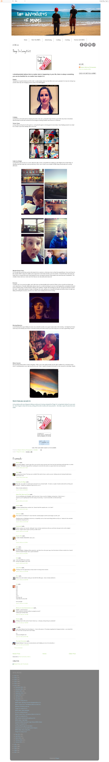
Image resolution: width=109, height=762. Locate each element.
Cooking (58, 40)
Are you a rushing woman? (21, 712)
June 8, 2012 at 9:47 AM (22, 509)
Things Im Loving (20, 451)
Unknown (18, 513)
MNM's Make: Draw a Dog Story (22, 729)
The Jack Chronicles (21, 641)
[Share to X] (30, 452)
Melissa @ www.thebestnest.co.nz (25, 607)
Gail (17, 558)
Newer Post (16, 653)
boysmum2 (19, 526)
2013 (15, 683)
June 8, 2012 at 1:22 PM (22, 542)
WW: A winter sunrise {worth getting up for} (25, 718)
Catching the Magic (21, 481)
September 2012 (19, 693)
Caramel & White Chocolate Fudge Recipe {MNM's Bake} (28, 722)
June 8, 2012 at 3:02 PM (22, 553)
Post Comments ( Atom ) (25, 656)
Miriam (18, 462)
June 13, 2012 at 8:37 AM (22, 636)
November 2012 (19, 689)
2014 (15, 681)
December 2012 (19, 687)
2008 (15, 750)
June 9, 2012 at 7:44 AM (22, 603)
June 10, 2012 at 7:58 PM (22, 622)
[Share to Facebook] (31, 452)
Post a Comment (18, 647)
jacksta (18, 505)
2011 (15, 744)
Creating (67, 40)
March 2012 (18, 738)
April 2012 (17, 736)
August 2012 (18, 695)
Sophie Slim (19, 535)
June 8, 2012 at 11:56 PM (22, 579)
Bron (17, 576)
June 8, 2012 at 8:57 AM (22, 477)
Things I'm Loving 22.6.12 (21, 708)
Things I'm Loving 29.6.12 (21, 700)
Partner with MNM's (79, 40)
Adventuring (48, 40)
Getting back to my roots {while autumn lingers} (26, 727)
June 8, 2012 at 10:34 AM (22, 521)
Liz (17, 627)
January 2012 (18, 742)
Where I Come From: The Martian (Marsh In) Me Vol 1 (28, 714)
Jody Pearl (19, 567)
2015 (15, 679)
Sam (17, 547)
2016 (15, 677)
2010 (15, 746)
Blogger (57, 758)
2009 (15, 748)
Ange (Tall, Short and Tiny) (23, 494)
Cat (17, 584)
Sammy (18, 619)
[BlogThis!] (28, 452)
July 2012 (17, 696)
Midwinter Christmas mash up (22, 706)
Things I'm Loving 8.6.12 (21, 724)
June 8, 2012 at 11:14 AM (22, 531)
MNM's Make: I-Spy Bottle (21, 720)
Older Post (72, 653)
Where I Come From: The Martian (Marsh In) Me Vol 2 (28, 704)
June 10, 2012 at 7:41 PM (22, 614)
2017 (15, 675)
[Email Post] (41, 449)
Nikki (17, 472)
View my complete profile (85, 69)
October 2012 (18, 691)
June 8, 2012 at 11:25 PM (22, 571)
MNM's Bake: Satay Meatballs (22, 710)
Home (25, 40)
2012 (15, 685)
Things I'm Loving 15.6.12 (21, 716)
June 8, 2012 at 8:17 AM (22, 467)
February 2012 (19, 740)
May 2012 (17, 734)
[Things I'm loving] (44, 429)
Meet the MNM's (36, 40)
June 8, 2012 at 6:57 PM (22, 563)
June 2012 (18, 698)
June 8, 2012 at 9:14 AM (22, 501)
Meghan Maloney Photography (88, 67)
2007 (15, 752)
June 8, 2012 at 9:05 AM (22, 489)
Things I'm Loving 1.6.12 (21, 731)
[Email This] (26, 452)
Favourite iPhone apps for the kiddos (23, 726)
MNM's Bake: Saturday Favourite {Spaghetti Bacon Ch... (28, 702)
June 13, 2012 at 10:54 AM (22, 644)
